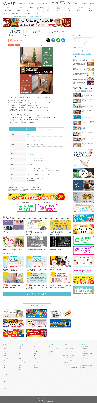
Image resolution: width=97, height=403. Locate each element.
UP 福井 (58, 10)
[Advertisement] (83, 24)
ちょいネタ (6, 384)
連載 (5, 388)
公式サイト (30, 153)
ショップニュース (37, 362)
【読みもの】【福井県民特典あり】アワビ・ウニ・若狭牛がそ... (87, 123)
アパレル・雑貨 (52, 355)
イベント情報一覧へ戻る (37, 305)
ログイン (77, 3)
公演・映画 (21, 360)
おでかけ (6, 369)
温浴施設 (51, 351)
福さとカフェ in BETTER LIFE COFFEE (34, 233)
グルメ (28, 10)
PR (4, 391)
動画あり (48, 10)
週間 (84, 90)
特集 (5, 348)
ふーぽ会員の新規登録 (68, 348)
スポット (8, 10)
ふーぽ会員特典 (67, 346)
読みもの (38, 10)
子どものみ (36, 355)
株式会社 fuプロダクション (51, 399)
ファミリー (45, 44)
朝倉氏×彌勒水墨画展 (55, 249)
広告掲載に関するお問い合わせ (86, 365)
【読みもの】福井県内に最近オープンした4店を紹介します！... (87, 95)
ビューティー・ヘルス (53, 348)
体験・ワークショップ (34, 44)
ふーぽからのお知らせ (84, 346)
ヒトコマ (6, 386)
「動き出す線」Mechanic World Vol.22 (36, 249)
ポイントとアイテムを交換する (70, 367)
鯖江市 (24, 44)
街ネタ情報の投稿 (67, 357)
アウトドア (21, 367)
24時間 (77, 90)
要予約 (11, 44)
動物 (35, 365)
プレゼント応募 (67, 364)
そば (5, 346)
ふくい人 (6, 376)
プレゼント (79, 10)
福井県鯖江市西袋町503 (33, 149)
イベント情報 (23, 129)
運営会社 (81, 369)
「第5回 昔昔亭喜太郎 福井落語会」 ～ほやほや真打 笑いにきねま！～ (13, 286)
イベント (18, 10)
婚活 (35, 360)
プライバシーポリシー (84, 358)
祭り (20, 351)
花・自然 (21, 369)
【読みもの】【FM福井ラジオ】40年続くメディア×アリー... (87, 134)
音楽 (20, 358)
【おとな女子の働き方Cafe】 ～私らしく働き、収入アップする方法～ (13, 269)
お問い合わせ (82, 367)
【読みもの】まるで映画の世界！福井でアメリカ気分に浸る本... (87, 139)
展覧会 (20, 348)
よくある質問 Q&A (83, 355)
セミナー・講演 (22, 362)
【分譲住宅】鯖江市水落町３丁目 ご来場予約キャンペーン (60, 233)
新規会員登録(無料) (89, 3)
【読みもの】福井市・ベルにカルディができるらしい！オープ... (87, 101)
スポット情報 (52, 344)
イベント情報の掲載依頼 (69, 360)
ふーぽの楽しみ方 (83, 348)
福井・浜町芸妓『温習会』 (57, 269)
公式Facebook (31, 154)
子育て (69, 10)
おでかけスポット (52, 353)
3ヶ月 (89, 90)
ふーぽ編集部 (6, 358)
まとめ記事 (6, 351)
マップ (51, 129)
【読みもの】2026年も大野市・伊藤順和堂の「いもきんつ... (87, 145)
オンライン (21, 346)
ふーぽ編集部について (85, 344)
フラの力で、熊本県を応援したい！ (12, 249)
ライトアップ (36, 346)
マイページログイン (68, 351)
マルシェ (21, 355)
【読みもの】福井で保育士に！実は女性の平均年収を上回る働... (87, 106)
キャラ (35, 348)
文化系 (5, 362)
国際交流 (36, 351)
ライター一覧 (82, 351)
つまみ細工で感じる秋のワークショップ (13, 233)
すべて (77, 41)
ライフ (5, 367)
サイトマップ (82, 362)
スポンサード (36, 367)
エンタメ (6, 365)
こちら (29, 187)
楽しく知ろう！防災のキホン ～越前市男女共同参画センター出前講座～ (60, 286)
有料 (18, 44)
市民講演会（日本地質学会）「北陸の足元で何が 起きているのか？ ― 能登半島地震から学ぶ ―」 (36, 287)
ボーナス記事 (89, 10)
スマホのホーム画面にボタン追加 (87, 353)
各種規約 (81, 360)
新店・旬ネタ (6, 355)
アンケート (66, 362)
